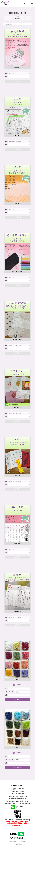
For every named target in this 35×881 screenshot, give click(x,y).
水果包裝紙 (17, 407)
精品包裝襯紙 (17, 339)
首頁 (9, 17)
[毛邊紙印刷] (17, 591)
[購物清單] (28, 3)
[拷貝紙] (17, 183)
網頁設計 (21, 844)
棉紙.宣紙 (17, 543)
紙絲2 (17, 747)
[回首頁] (5, 3)
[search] (24, 3)
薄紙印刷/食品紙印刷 (22, 17)
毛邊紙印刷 (17, 611)
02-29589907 (20, 793)
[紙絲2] (17, 727)
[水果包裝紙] (17, 387)
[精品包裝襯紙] (17, 319)
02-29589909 (20, 791)
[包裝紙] (17, 115)
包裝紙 (17, 135)
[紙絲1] (17, 659)
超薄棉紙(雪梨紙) (17, 271)
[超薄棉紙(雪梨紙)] (17, 251)
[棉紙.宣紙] (17, 523)
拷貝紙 (17, 203)
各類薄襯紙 (17, 67)
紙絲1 (17, 679)
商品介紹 (14, 17)
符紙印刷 (17, 475)
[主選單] (32, 3)
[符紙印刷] (17, 455)
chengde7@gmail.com (20, 796)
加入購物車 (17, 81)
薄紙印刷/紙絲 (18, 18)
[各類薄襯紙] (17, 47)
